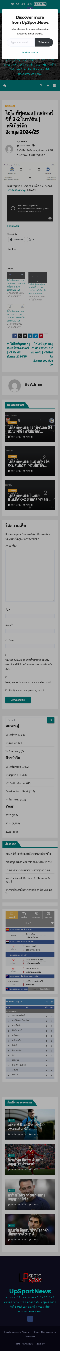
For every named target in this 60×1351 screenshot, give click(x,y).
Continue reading (30, 52)
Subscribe (43, 42)
